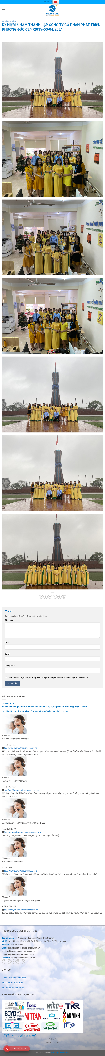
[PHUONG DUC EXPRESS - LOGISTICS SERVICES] (52, 10)
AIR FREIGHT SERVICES (13, 982)
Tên (7, 642)
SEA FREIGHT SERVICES (13, 987)
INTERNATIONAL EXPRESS (14, 977)
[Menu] (3, 10)
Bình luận (9, 620)
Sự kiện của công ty (10, 21)
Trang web (10, 666)
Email (7, 654)
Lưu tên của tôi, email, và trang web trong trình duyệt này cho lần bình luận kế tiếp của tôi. (49, 678)
